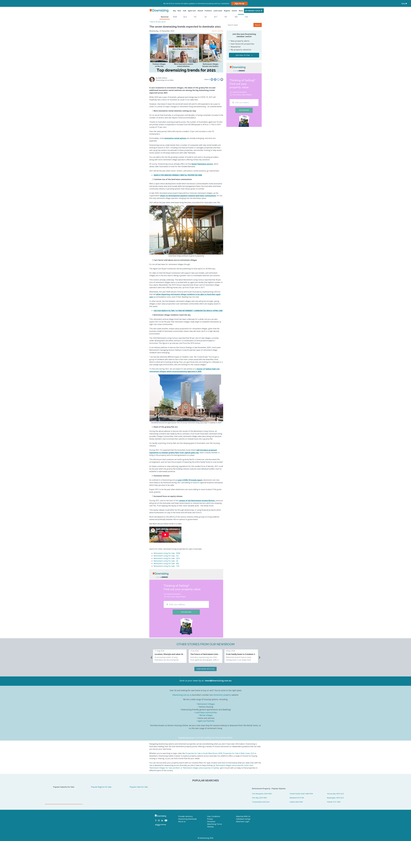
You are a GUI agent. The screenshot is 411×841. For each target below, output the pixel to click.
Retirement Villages (206, 704)
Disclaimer (211, 821)
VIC (195, 17)
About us (181, 821)
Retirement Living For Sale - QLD (167, 558)
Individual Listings (243, 819)
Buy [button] (174, 11)
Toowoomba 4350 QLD (261, 802)
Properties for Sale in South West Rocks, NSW (203, 753)
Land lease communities (206, 712)
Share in (207, 79)
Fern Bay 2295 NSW (259, 798)
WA (236, 17)
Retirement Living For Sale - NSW (167, 553)
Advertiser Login (242, 821)
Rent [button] (179, 11)
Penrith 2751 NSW (334, 802)
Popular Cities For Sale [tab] (139, 787)
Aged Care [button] (192, 11)
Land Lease (217, 11)
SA (206, 17)
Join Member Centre (252, 11)
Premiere (208, 11)
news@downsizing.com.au (218, 680)
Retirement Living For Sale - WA (166, 563)
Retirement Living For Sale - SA (166, 561)
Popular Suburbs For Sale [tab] (63, 787)
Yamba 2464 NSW (296, 802)
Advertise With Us (243, 816)
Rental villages (206, 715)
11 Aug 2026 (159, 651)
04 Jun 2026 (230, 651)
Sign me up (239, 3)
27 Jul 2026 (194, 651)
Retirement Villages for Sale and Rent (165, 768)
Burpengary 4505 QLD (335, 798)
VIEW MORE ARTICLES (205, 669)
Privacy (210, 819)
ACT (215, 17)
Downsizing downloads (187, 819)
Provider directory (185, 816)
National (164, 17)
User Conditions (213, 816)
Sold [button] (184, 11)
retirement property (222, 695)
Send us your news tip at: (191, 680)
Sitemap (210, 826)
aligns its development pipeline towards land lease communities (188, 195)
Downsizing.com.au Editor (165, 80)
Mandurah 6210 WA (297, 798)
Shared (200, 11)
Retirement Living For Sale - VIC (166, 556)
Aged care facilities (206, 721)
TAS (246, 17)
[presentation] (151, 657)
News (241, 11)
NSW (175, 17)
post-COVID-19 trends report (190, 480)
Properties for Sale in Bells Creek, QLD (238, 753)
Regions (227, 11)
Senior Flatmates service (202, 164)
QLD (185, 17)
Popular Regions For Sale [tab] (101, 787)
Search (257, 25)
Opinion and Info (217, 31)
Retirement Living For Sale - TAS (166, 566)
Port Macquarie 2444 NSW (262, 793)
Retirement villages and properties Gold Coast (234, 765)
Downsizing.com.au (181, 695)
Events (234, 11)
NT (226, 17)
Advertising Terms (214, 824)
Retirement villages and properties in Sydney (201, 768)
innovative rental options (175, 138)
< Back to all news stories (157, 22)
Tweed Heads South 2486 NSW (301, 793)
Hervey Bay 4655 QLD (335, 793)
